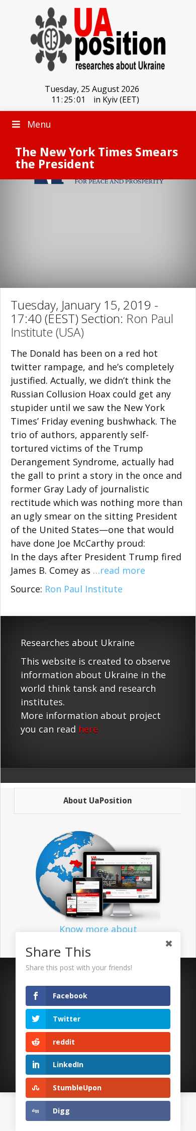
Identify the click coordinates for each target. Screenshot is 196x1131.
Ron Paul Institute (84, 589)
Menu (39, 124)
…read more (119, 570)
